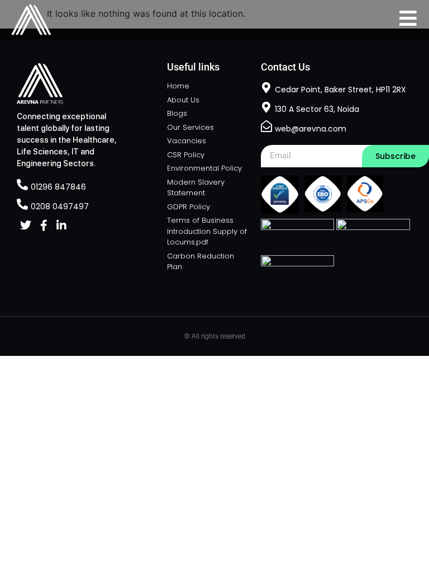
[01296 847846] (22, 184)
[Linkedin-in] (61, 225)
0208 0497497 (60, 206)
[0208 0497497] (22, 204)
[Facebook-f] (44, 225)
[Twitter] (26, 225)
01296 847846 (58, 186)
